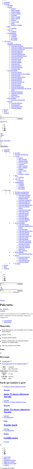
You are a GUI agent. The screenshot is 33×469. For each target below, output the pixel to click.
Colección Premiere (16, 67)
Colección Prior (15, 69)
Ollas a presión (15, 10)
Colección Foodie (16, 59)
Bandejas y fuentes (16, 25)
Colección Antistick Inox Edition (20, 74)
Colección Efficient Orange (19, 56)
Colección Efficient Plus (18, 54)
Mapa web (7, 458)
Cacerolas (14, 15)
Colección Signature (17, 92)
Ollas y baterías (15, 18)
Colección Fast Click (17, 57)
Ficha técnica (7, 322)
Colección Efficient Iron (18, 100)
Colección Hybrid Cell (17, 82)
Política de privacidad (10, 463)
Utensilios (14, 35)
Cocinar (9, 7)
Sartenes (13, 8)
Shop (5, 111)
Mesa (8, 26)
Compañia (7, 2)
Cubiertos (14, 28)
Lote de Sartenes (16, 13)
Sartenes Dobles (15, 12)
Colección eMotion (16, 79)
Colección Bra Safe (16, 106)
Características (8, 320)
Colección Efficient (16, 52)
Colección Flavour (16, 80)
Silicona (9, 101)
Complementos (11, 33)
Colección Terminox (17, 93)
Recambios (14, 39)
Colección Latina (16, 83)
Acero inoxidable (12, 70)
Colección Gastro (16, 61)
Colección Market (16, 65)
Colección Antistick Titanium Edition (21, 48)
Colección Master (16, 85)
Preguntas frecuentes (10, 460)
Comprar (3, 311)
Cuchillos (13, 36)
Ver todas (10, 43)
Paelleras (13, 20)
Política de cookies (9, 462)
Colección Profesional (17, 87)
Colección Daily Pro (17, 51)
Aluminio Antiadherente (14, 44)
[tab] (18, 320)
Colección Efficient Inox (18, 77)
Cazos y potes (15, 22)
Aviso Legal (7, 457)
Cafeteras (13, 31)
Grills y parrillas (15, 17)
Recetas (6, 109)
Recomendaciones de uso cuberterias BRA (14, 363)
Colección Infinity (16, 62)
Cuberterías (14, 95)
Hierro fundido (11, 98)
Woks (12, 23)
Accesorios (14, 38)
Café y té (10, 30)
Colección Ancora (16, 72)
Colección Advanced (17, 46)
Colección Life (15, 64)
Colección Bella (15, 75)
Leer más (6, 400)
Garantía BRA (6, 361)
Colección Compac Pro (17, 49)
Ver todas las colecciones (22, 192)
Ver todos (10, 5)
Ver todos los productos (21, 154)
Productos (6, 4)
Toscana (3, 292)
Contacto (6, 113)
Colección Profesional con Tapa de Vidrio (24, 243)
